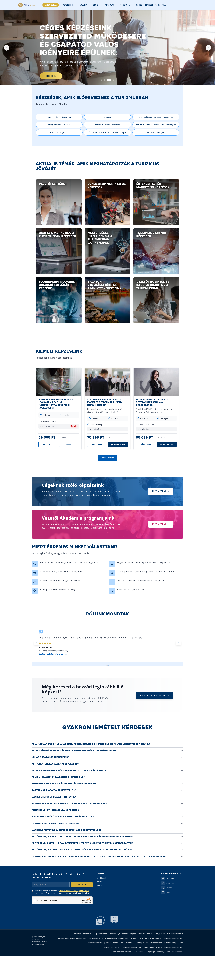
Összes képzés (107, 457)
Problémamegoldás (59, 132)
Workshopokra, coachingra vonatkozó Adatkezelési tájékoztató (157, 938)
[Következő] (208, 48)
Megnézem (159, 491)
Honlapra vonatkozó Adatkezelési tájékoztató (123, 947)
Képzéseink (68, 5)
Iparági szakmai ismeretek (59, 124)
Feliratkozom (82, 884)
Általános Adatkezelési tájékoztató (72, 938)
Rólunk (83, 5)
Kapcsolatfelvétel (153, 695)
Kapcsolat (109, 5)
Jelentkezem (118, 444)
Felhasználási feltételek (82, 934)
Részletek (48, 444)
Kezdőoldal (50, 5)
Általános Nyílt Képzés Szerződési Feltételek (127, 934)
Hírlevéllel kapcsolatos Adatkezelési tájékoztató (163, 947)
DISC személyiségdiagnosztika (151, 5)
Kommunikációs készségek (107, 124)
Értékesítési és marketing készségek (156, 117)
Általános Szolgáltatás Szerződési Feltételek (165, 934)
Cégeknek (125, 5)
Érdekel (51, 75)
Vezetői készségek (155, 132)
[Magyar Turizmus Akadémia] (27, 4)
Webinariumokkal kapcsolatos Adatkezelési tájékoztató (111, 943)
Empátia (107, 117)
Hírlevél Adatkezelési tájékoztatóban (74, 890)
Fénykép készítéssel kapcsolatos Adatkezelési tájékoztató (159, 943)
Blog (95, 5)
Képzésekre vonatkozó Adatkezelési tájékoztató (109, 938)
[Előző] (6, 48)
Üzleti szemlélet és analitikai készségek (107, 132)
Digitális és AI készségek (59, 117)
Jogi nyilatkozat (100, 934)
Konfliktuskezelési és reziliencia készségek (156, 124)
